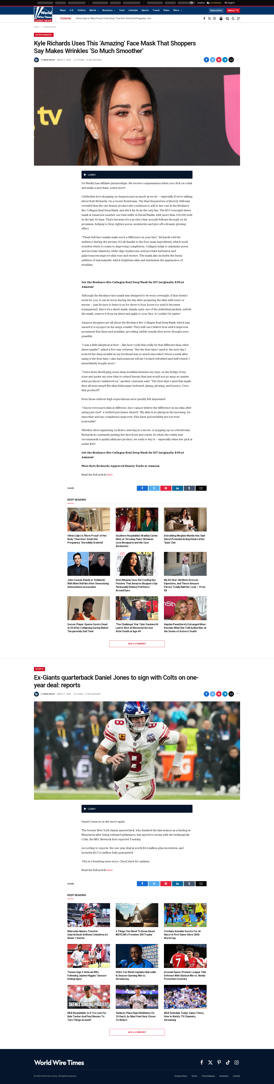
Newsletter (216, 10)
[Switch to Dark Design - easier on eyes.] (233, 18)
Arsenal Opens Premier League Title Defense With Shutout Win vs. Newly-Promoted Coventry (185, 976)
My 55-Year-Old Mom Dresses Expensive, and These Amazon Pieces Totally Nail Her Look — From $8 (184, 585)
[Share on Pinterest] (219, 59)
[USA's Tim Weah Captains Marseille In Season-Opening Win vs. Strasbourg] (137, 956)
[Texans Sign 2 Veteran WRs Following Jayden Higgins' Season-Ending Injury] (88, 956)
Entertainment (44, 35)
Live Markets (215, 3)
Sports (145, 10)
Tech (122, 10)
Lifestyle (133, 10)
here (110, 474)
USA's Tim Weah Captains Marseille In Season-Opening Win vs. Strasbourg (136, 976)
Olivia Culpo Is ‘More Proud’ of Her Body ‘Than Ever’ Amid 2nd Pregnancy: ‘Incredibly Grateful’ (87, 539)
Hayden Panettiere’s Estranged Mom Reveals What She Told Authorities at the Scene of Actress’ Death (185, 628)
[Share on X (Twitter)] (212, 59)
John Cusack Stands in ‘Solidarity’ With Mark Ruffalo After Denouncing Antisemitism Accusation (88, 583)
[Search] (227, 18)
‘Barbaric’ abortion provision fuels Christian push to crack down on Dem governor (115, 18)
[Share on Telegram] (225, 59)
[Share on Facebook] (206, 59)
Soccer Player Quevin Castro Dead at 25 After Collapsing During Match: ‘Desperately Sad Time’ (88, 628)
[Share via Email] (231, 59)
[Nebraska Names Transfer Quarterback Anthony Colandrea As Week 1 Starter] (88, 915)
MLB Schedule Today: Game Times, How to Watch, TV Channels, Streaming (184, 1016)
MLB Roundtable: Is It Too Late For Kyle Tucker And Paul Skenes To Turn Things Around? (86, 1016)
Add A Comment (137, 643)
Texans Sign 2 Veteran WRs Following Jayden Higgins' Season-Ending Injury (87, 976)
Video (166, 10)
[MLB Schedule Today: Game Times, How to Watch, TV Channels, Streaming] (185, 997)
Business (107, 10)
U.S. (72, 10)
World (93, 10)
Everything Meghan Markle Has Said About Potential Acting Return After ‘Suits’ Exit (184, 539)
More (176, 10)
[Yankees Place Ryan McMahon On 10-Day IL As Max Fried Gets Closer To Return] (137, 997)
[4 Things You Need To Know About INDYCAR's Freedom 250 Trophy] (137, 915)
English (231, 3)
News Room (49, 60)
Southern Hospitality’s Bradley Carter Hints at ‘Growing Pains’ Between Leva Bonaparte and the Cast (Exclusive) (137, 540)
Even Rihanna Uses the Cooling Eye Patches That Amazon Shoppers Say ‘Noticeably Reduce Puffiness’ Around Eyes (136, 585)
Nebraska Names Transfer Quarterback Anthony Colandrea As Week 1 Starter (87, 935)
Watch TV (233, 10)
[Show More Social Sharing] (237, 59)
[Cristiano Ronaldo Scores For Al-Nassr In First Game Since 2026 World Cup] (185, 915)
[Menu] (238, 18)
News (63, 10)
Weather (201, 3)
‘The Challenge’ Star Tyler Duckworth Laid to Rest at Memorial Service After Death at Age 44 (137, 628)
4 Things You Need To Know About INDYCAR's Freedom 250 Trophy (135, 933)
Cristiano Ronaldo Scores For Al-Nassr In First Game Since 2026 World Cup (182, 935)
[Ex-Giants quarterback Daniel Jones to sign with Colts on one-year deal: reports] (137, 750)
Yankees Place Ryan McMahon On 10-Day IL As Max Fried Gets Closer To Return (136, 1016)
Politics (82, 10)
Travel (156, 10)
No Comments (95, 60)
